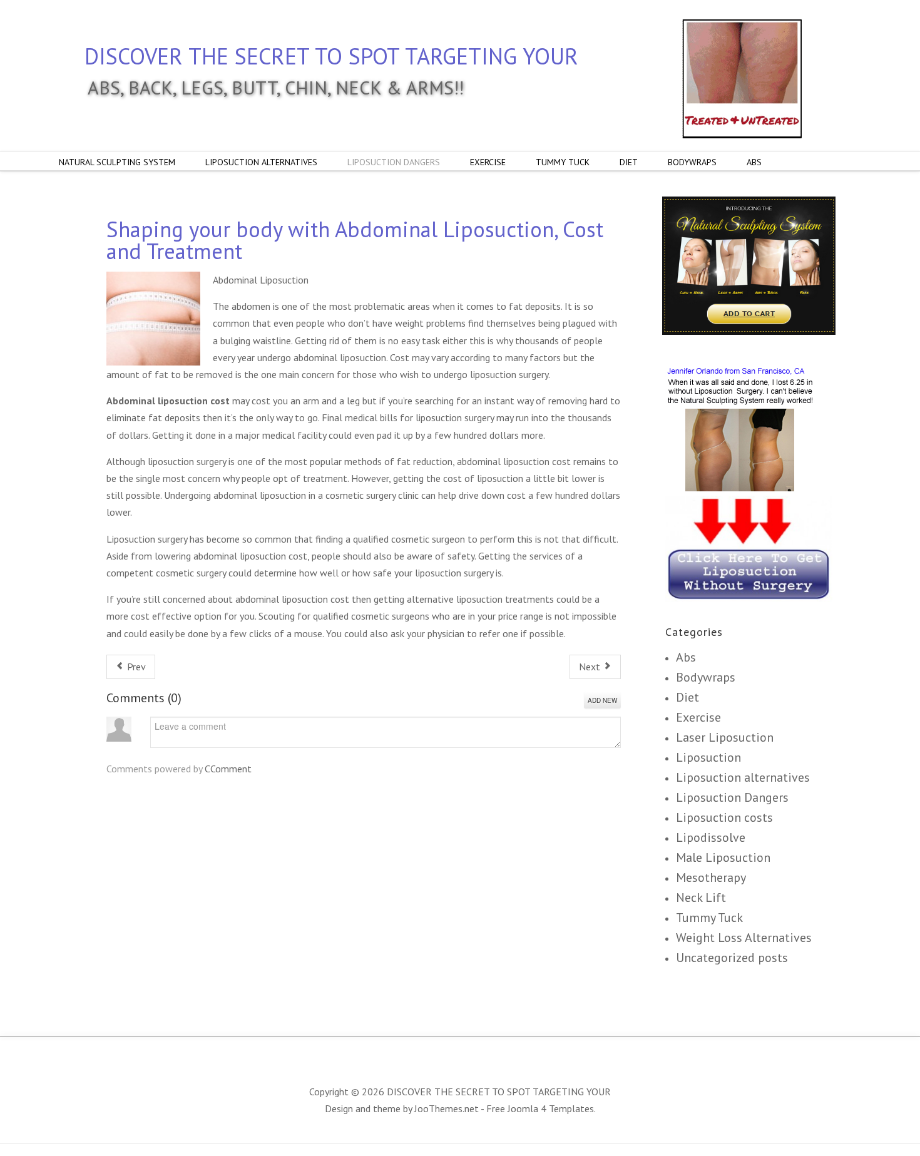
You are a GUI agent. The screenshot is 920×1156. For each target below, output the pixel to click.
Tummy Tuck (709, 917)
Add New (602, 700)
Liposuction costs (724, 817)
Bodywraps (705, 677)
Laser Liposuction (725, 737)
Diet (687, 697)
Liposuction (708, 757)
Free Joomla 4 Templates (540, 1108)
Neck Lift (701, 897)
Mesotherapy (711, 877)
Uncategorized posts (732, 957)
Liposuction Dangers (732, 797)
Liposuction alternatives (743, 777)
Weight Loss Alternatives (744, 937)
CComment (228, 768)
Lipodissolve (710, 837)
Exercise (698, 717)
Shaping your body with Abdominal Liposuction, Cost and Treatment (354, 240)
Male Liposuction (723, 857)
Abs (686, 657)
